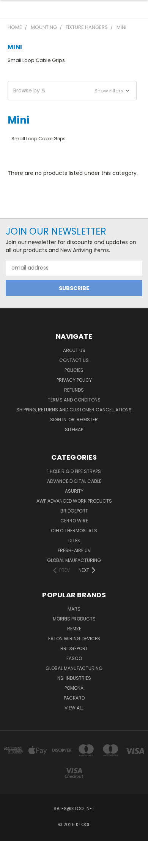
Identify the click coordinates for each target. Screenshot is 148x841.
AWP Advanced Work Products (74, 501)
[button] (72, 90)
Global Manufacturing (74, 668)
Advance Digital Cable (74, 481)
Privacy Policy (74, 380)
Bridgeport (74, 511)
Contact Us (74, 360)
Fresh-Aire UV (74, 550)
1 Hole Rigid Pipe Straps (74, 471)
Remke (74, 628)
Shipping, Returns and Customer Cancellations (74, 409)
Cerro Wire (74, 520)
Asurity (74, 491)
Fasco (74, 658)
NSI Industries (74, 678)
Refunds (74, 390)
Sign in (59, 419)
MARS (74, 609)
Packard (74, 698)
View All (74, 708)
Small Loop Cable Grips (36, 60)
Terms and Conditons (74, 400)
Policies (74, 370)
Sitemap (74, 429)
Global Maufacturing (74, 560)
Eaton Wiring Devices (74, 638)
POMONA (74, 688)
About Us (74, 350)
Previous (12, 833)
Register (87, 419)
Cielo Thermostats (74, 530)
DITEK (74, 540)
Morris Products (74, 619)
